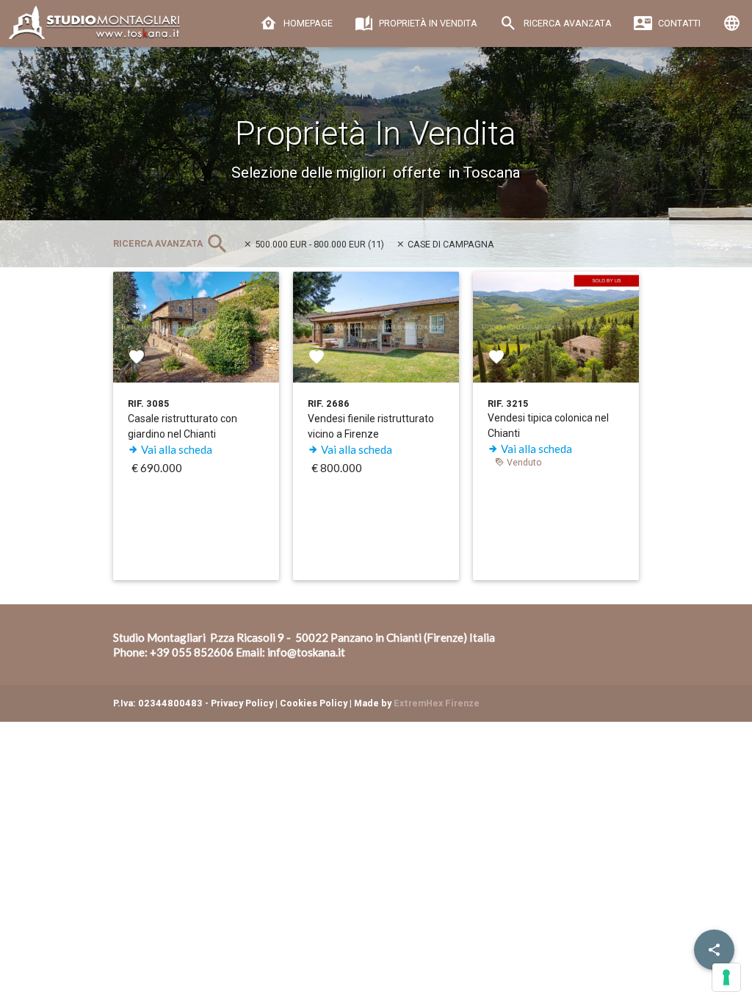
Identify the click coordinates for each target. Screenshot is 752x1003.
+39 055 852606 (192, 652)
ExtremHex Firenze (437, 703)
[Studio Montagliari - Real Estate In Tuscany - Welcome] (112, 28)
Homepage (307, 23)
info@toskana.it (306, 652)
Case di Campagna (449, 244)
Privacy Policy (242, 703)
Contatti (678, 23)
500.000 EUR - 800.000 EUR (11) (318, 244)
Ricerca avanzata (566, 23)
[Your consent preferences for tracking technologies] (726, 977)
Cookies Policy (313, 703)
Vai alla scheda (175, 449)
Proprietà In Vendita (427, 23)
